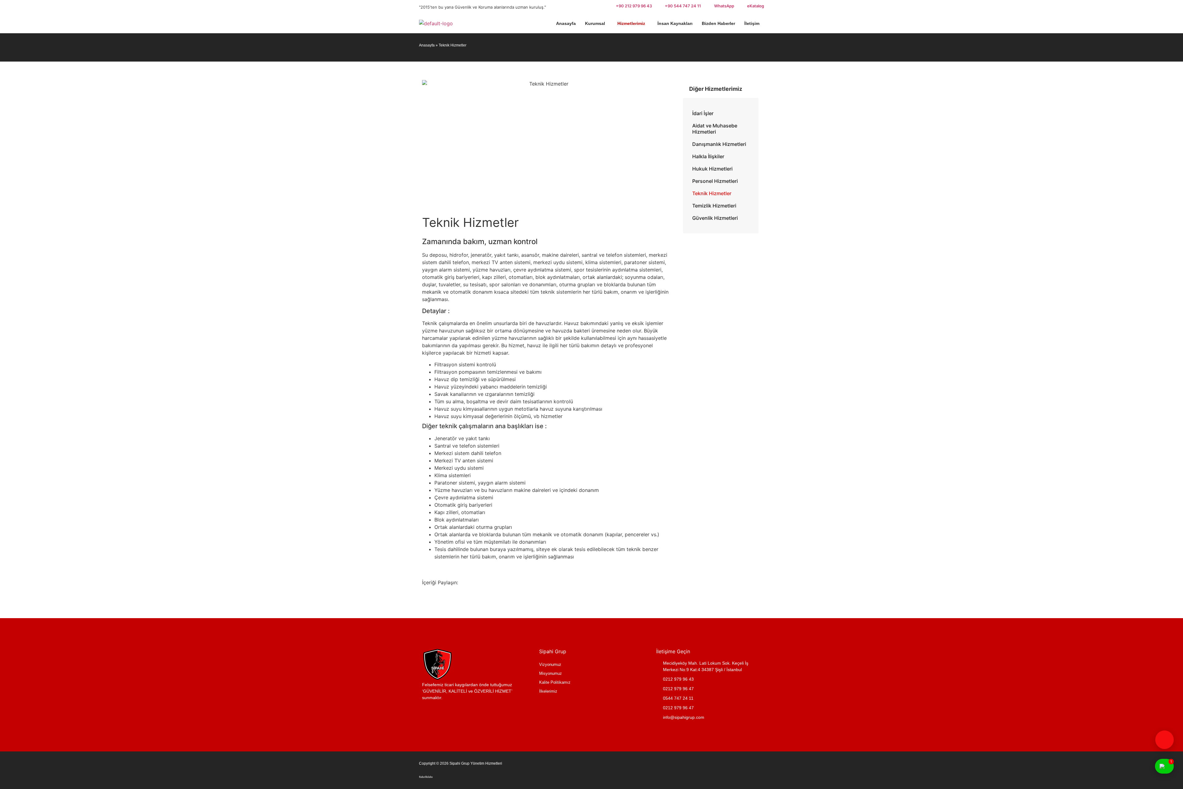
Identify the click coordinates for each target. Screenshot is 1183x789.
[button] (596, 23)
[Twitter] (719, 769)
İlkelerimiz (548, 691)
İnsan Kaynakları (675, 23)
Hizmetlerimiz (631, 23)
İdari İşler (702, 113)
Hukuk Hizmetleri (712, 169)
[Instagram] (756, 769)
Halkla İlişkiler (708, 156)
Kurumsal (595, 23)
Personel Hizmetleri (715, 181)
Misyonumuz (550, 673)
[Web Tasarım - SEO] (426, 776)
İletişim (751, 23)
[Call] (1164, 740)
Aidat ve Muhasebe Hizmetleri (714, 129)
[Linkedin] (738, 769)
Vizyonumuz (550, 664)
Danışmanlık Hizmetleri (719, 144)
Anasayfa (566, 23)
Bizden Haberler (718, 23)
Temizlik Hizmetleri (714, 206)
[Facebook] (701, 769)
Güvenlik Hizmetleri (715, 218)
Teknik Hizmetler (711, 193)
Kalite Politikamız (555, 682)
